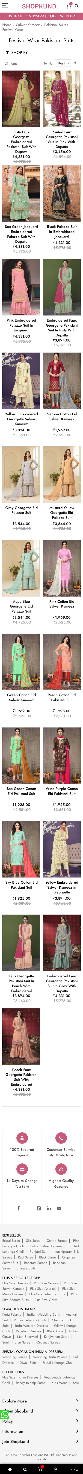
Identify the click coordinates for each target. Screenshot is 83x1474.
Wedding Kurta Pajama (50, 1356)
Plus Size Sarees (46, 1283)
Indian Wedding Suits (43, 1314)
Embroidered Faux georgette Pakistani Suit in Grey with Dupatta (62, 983)
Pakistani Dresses (28, 1331)
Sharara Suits (26, 1268)
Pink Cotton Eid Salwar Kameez (61, 604)
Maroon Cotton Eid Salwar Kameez (62, 416)
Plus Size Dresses (15, 1283)
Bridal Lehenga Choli (57, 1362)
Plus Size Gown (46, 1299)
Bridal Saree (11, 1240)
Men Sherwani (27, 1336)
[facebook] (18, 1208)
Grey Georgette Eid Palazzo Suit (21, 510)
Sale (76, 1382)
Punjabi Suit (38, 1251)
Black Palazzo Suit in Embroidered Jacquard (62, 231)
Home (7, 24)
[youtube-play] (59, 1208)
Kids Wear (59, 1382)
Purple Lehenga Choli (30, 1320)
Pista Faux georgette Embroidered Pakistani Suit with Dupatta (21, 141)
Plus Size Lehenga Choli (47, 1294)
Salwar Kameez (28, 24)
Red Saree (25, 1257)
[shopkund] (39, 6)
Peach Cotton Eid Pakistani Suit (62, 697)
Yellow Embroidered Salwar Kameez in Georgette (61, 887)
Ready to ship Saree (31, 1382)
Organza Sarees (48, 1342)
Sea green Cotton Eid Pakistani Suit (21, 791)
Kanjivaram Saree (56, 1336)
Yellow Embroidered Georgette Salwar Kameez (21, 418)
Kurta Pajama (11, 1314)
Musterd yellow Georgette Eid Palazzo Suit (61, 512)
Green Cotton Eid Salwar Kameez (21, 697)
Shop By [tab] (19, 52)
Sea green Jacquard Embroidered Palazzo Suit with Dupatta (21, 234)
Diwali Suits (28, 1362)
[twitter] (28, 1208)
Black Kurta (55, 1331)
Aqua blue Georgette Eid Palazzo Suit (21, 606)
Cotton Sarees (57, 1240)
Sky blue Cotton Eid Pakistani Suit (21, 885)
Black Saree (47, 1257)
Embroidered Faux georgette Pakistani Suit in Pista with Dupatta (62, 328)
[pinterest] (38, 1208)
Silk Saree (33, 1240)
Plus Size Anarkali (43, 1288)
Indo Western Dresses (31, 1325)
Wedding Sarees (14, 1356)
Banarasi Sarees (35, 1262)
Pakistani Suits (55, 24)
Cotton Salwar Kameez (46, 1246)
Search (77, 6)
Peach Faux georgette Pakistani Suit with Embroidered (21, 1077)
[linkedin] (48, 1208)
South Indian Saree (16, 1342)
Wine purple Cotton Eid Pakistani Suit (62, 791)
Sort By (48, 63)
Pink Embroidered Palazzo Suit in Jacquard (21, 325)
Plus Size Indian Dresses (20, 1377)
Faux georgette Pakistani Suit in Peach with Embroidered (21, 983)
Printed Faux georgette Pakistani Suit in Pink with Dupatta (62, 139)
